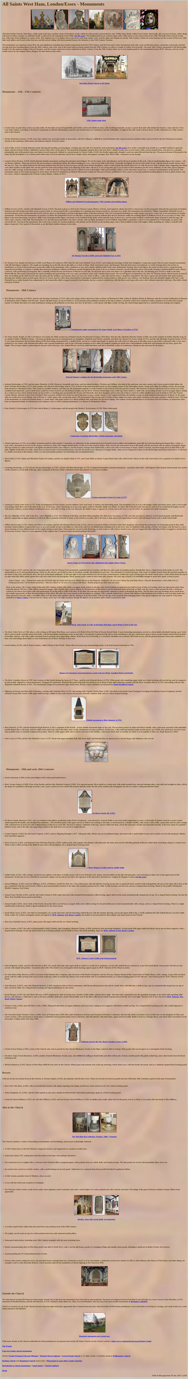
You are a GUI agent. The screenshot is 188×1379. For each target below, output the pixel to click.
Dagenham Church (27, 1361)
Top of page (7, 1346)
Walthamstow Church (121, 1356)
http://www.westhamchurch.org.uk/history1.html (131, 1341)
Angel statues (37, 1366)
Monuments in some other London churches (64, 1361)
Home (4, 1371)
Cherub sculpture (52, 1366)
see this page (80, 36)
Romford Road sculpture (50, 1356)
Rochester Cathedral (139, 1302)
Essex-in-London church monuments (17, 1351)
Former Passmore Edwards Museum (23, 1356)
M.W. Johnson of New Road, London (119, 931)
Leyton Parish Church (71, 1356)
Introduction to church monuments (16, 1366)
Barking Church (9, 1361)
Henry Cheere (22, 598)
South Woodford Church (123, 684)
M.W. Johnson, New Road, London (66, 915)
